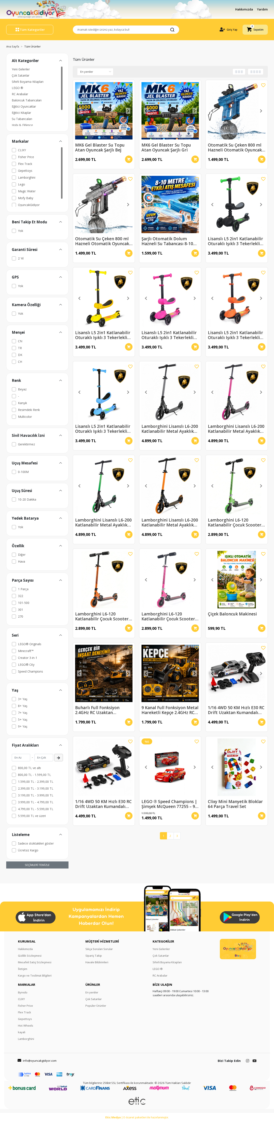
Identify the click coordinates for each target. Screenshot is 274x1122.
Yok (20, 231)
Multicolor (25, 417)
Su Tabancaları (22, 119)
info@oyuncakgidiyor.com (40, 1061)
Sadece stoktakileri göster (36, 843)
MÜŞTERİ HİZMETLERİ (102, 941)
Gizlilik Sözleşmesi (30, 955)
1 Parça (23, 589)
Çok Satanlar (20, 75)
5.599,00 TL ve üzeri (32, 816)
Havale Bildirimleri (96, 962)
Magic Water (27, 191)
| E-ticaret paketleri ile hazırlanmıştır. (137, 1117)
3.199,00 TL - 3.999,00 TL (35, 795)
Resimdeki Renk (29, 410)
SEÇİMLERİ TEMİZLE (37, 865)
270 (20, 616)
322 (20, 596)
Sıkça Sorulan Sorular (99, 949)
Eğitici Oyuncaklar (24, 106)
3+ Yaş (22, 699)
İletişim (22, 969)
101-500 (23, 603)
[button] (255, 30)
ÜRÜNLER (92, 984)
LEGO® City (26, 665)
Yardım (262, 9)
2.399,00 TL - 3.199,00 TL (35, 788)
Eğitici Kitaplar (21, 113)
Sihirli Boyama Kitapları (27, 82)
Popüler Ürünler (95, 1006)
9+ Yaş (22, 726)
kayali (21, 1032)
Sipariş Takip (93, 955)
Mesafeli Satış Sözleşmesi (34, 962)
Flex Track (25, 164)
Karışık (22, 403)
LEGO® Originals (29, 644)
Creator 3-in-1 (27, 658)
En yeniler (91, 992)
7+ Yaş (22, 713)
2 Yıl (21, 258)
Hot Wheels (25, 1025)
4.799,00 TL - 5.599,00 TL (35, 809)
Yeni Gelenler (21, 69)
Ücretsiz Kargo (28, 850)
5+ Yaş (22, 719)
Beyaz (22, 389)
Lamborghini (26, 177)
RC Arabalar (20, 94)
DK (20, 355)
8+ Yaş (22, 706)
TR (20, 348)
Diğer (21, 555)
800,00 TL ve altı (29, 768)
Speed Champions (30, 671)
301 (20, 610)
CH (20, 362)
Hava (21, 561)
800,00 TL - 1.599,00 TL (34, 775)
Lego (21, 184)
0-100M (23, 472)
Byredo (22, 992)
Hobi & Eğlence (22, 125)
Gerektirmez (26, 444)
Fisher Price (26, 157)
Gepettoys (25, 171)
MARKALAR (26, 984)
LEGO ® (17, 88)
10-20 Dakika (27, 499)
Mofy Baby (25, 198)
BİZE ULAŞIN (162, 984)
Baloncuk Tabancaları (27, 100)
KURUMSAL (27, 941)
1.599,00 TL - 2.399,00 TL (35, 782)
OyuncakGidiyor (29, 205)
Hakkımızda (244, 9)
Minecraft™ (26, 651)
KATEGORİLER (163, 941)
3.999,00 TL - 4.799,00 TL (35, 802)
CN (20, 341)
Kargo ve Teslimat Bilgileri (35, 975)
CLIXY (22, 150)
